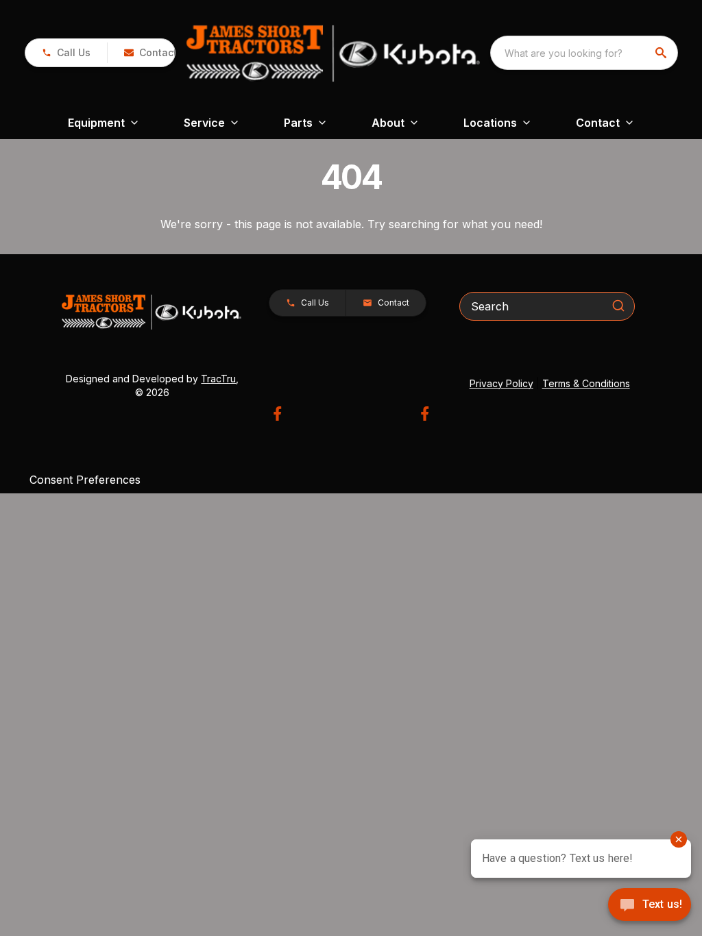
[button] (66, 52)
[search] (662, 53)
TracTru (218, 378)
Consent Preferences (85, 480)
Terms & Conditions (586, 383)
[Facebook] (277, 413)
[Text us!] (649, 906)
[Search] (618, 305)
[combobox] (584, 52)
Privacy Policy (501, 383)
